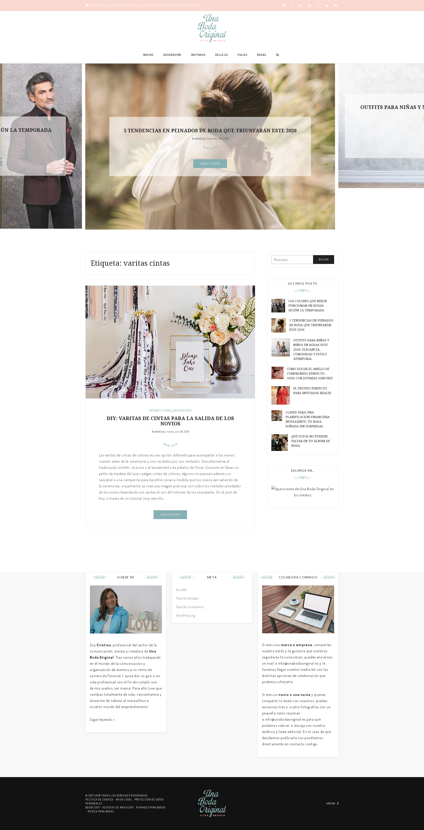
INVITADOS (198, 54)
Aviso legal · (125, 799)
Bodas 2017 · (93, 807)
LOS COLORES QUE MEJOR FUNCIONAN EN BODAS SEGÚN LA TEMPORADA (307, 305)
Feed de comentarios (190, 607)
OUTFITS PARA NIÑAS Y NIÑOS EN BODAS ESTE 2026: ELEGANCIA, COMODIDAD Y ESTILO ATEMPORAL (311, 349)
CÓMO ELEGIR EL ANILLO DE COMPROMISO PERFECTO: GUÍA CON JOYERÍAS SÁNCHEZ (310, 373)
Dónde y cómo (160, 410)
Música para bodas (101, 811)
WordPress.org (185, 615)
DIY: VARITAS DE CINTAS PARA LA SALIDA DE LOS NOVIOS (170, 421)
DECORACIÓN (172, 54)
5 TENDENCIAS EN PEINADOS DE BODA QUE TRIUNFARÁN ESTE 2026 (210, 130)
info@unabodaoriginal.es (298, 663)
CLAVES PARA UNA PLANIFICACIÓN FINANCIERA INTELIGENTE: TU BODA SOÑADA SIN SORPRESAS (308, 419)
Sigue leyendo (210, 163)
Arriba (330, 803)
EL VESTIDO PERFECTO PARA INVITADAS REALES (312, 391)
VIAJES (242, 54)
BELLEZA (221, 54)
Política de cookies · (100, 799)
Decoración (182, 410)
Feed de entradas (187, 598)
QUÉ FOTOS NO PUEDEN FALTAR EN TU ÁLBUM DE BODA (310, 441)
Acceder (181, 589)
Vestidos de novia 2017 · (119, 807)
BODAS (262, 54)
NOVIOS (148, 54)
